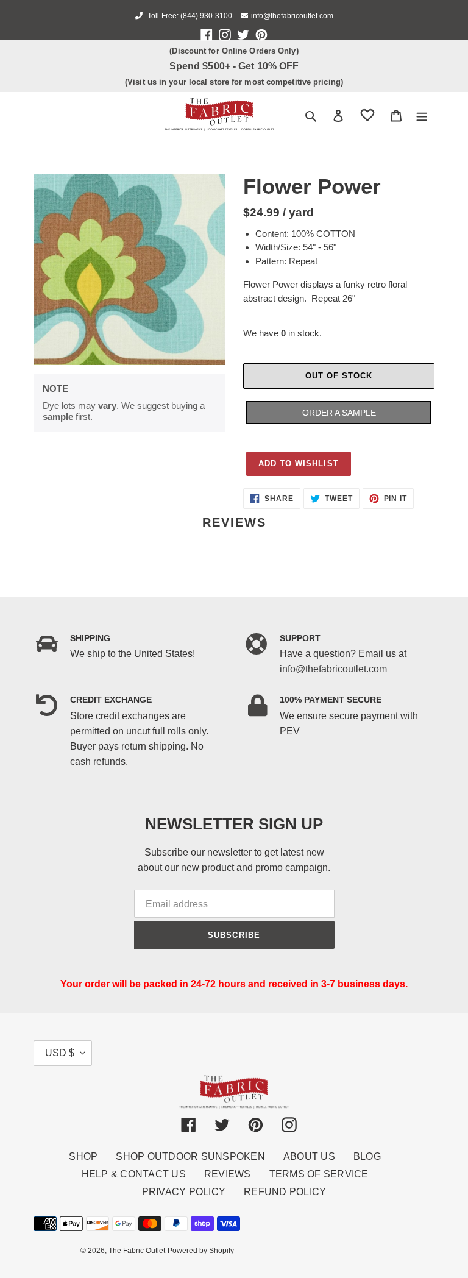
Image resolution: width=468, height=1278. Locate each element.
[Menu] (421, 115)
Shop (83, 1156)
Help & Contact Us (134, 1174)
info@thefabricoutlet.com (292, 16)
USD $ (59, 1053)
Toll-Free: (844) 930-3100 (189, 16)
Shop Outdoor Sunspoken (190, 1156)
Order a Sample (339, 412)
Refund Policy (285, 1192)
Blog (367, 1156)
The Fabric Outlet (136, 1250)
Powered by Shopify (201, 1250)
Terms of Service (319, 1174)
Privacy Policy (184, 1192)
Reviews (227, 1174)
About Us (309, 1156)
